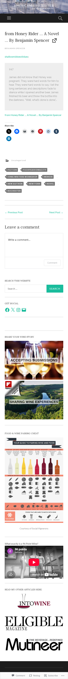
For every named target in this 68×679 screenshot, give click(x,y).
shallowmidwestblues (16, 56)
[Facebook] (7, 309)
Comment (52, 262)
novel (50, 183)
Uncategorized (18, 160)
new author (15, 183)
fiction (12, 170)
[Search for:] (34, 289)
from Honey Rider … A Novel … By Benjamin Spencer (33, 114)
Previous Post (14, 212)
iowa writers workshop (22, 177)
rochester (14, 191)
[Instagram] (18, 309)
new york (34, 183)
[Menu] (9, 18)
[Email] (23, 309)
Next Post (56, 212)
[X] (12, 309)
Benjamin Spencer (15, 48)
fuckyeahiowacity (34, 170)
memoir (48, 177)
